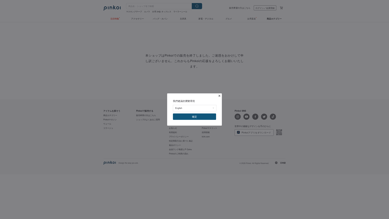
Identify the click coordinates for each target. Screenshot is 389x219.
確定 (194, 116)
